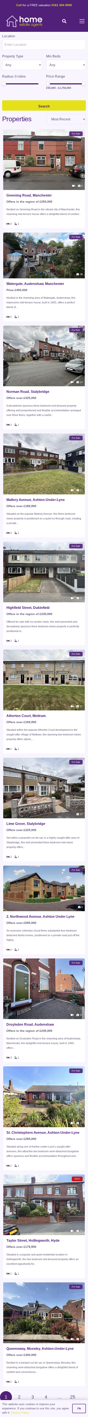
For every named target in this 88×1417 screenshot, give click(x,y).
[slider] (4, 84)
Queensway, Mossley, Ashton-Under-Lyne (40, 1348)
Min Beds (53, 56)
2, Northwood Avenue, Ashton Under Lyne (40, 916)
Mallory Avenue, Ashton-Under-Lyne (35, 500)
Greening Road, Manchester (29, 195)
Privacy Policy (20, 1412)
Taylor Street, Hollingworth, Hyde (33, 1240)
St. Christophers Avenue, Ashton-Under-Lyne (42, 1132)
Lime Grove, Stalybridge (25, 824)
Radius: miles (14, 76)
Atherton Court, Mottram (26, 716)
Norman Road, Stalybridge (27, 391)
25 (72, 1397)
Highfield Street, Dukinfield (28, 607)
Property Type (12, 56)
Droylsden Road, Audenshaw (30, 1024)
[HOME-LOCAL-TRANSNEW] (24, 21)
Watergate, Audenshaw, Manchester (35, 284)
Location (8, 36)
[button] (64, 21)
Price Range (55, 76)
